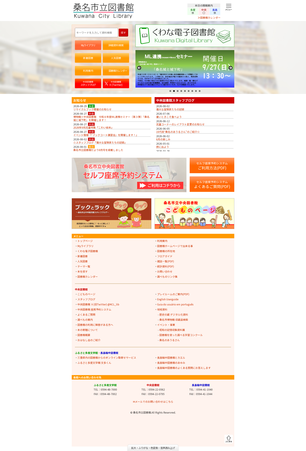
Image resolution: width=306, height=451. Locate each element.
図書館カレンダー (87, 276)
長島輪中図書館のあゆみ (171, 363)
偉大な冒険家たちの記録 (170, 109)
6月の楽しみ (163, 139)
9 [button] (199, 91)
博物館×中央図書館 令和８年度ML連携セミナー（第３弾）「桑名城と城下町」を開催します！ (111, 118)
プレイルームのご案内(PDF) (173, 294)
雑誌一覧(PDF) (165, 261)
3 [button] (177, 91)
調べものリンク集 (167, 276)
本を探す (82, 271)
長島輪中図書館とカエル (171, 357)
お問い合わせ (164, 271)
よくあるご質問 (86, 314)
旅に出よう (162, 147)
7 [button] (192, 91)
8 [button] (196, 91)
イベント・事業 (166, 325)
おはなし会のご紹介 (88, 340)
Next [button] (230, 68)
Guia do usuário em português (175, 304)
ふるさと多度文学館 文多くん (94, 363)
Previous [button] (139, 68)
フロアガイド (164, 256)
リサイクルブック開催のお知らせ (92, 109)
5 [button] (185, 91)
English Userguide (167, 299)
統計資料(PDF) (165, 266)
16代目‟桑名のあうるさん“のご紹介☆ (178, 132)
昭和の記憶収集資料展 (172, 330)
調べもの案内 (85, 320)
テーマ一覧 (83, 266)
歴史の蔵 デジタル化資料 (173, 314)
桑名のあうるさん (169, 340)
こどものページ (86, 294)
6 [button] (188, 91)
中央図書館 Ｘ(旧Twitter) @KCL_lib (98, 304)
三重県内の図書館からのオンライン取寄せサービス (106, 357)
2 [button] (174, 91)
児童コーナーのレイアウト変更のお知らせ (180, 124)
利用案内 (162, 241)
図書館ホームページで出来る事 (175, 246)
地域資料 (162, 309)
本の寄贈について (87, 330)
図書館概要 (83, 335)
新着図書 (82, 256)
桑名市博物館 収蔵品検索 (173, 320)
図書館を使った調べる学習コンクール (181, 335)
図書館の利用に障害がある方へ (95, 325)
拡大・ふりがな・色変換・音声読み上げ (153, 448)
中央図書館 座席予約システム (94, 309)
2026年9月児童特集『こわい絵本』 (93, 127)
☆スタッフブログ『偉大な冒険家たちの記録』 (100, 142)
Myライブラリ (85, 246)
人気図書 (82, 261)
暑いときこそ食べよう (169, 117)
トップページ (85, 241)
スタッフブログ (86, 299)
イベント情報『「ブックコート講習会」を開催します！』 (105, 135)
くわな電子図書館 (87, 251)
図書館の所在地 (166, 251)
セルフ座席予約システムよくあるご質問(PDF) (212, 184)
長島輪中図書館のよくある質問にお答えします (184, 368)
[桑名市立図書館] (129, 17)
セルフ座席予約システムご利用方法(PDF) (212, 165)
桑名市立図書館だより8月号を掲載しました (98, 150)
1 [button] (170, 91)
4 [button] (181, 91)
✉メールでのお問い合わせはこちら (153, 401)
